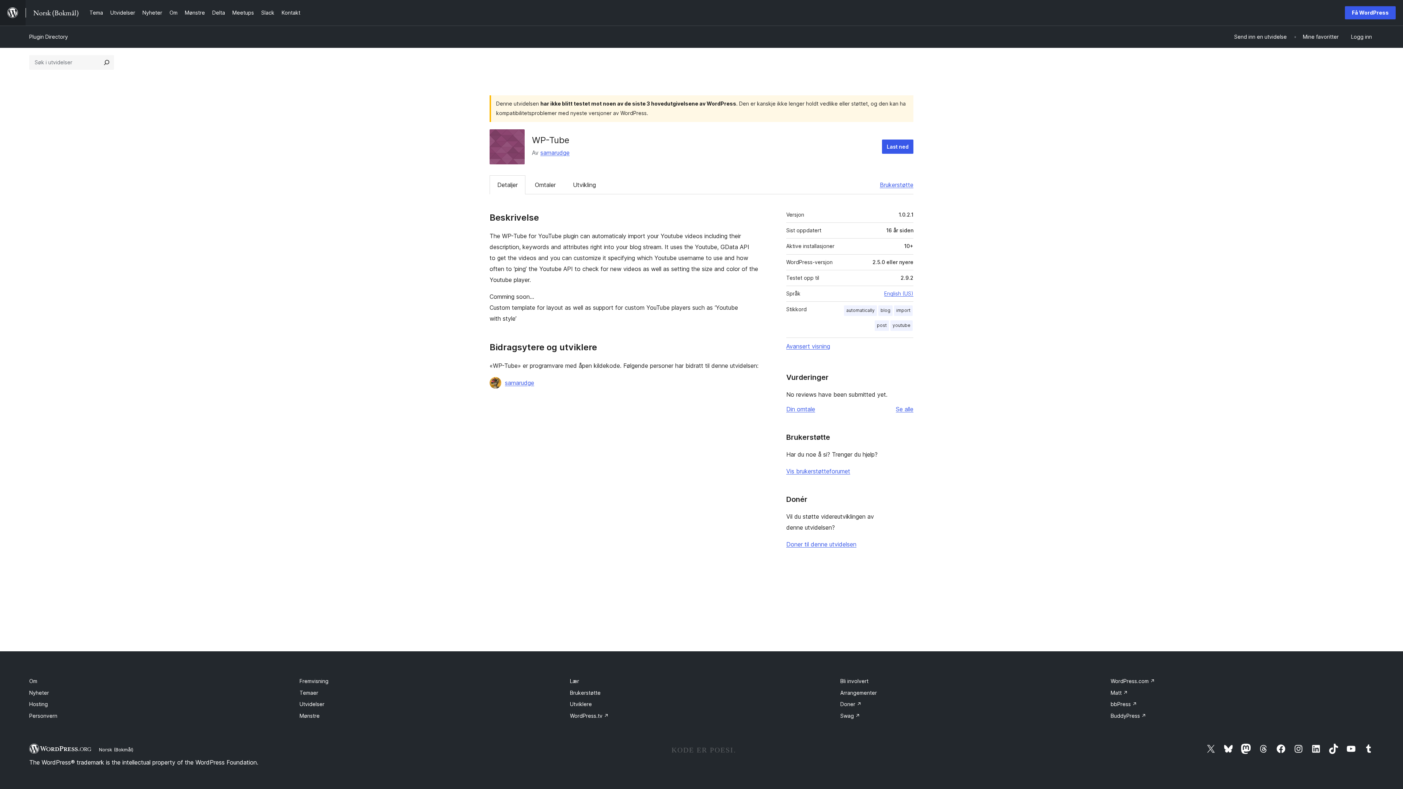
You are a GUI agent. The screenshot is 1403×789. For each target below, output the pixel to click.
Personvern (43, 716)
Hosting (38, 704)
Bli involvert (854, 681)
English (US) (898, 293)
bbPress (1124, 704)
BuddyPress (1128, 716)
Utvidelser (312, 704)
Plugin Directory (48, 37)
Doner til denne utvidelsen (821, 544)
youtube (901, 325)
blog (885, 310)
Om (33, 681)
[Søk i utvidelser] (106, 62)
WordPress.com (1133, 681)
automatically (860, 310)
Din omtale (800, 409)
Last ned (898, 147)
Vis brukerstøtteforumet (818, 471)
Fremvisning (314, 681)
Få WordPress (1370, 12)
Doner (851, 704)
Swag (850, 716)
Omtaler (545, 184)
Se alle (904, 409)
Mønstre (310, 716)
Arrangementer (858, 693)
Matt (1119, 693)
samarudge (555, 152)
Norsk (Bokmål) (116, 749)
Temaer (309, 693)
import (903, 310)
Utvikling (584, 184)
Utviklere (581, 704)
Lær (574, 681)
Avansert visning (808, 346)
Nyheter (39, 693)
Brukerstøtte (896, 184)
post (882, 325)
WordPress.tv (589, 716)
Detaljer (507, 184)
